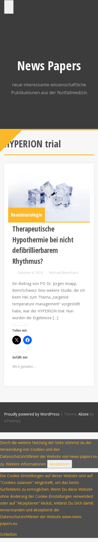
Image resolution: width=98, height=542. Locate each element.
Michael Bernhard (63, 272)
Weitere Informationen (26, 464)
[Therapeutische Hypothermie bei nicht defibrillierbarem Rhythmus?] (49, 194)
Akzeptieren (59, 464)
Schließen (8, 534)
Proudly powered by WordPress (32, 414)
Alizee (83, 414)
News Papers (49, 65)
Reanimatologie (26, 214)
